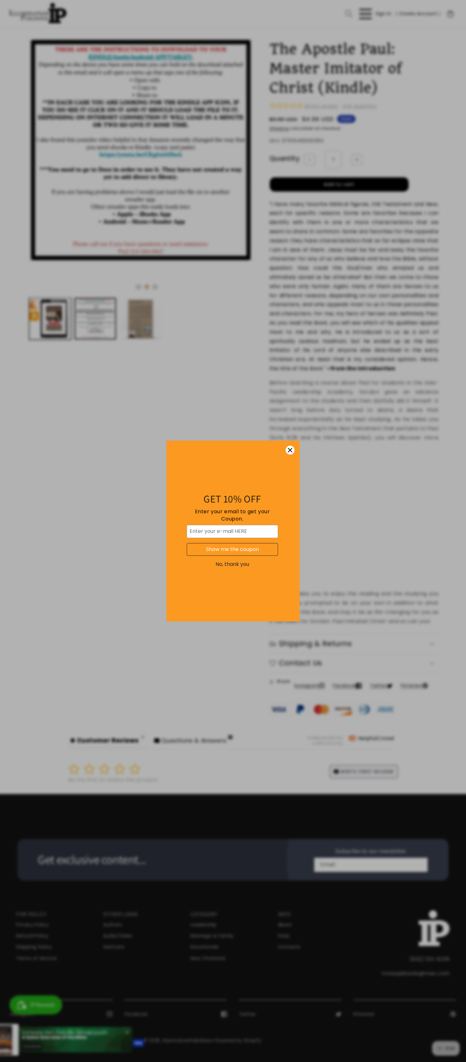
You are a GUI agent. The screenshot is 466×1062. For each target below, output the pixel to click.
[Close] (290, 450)
